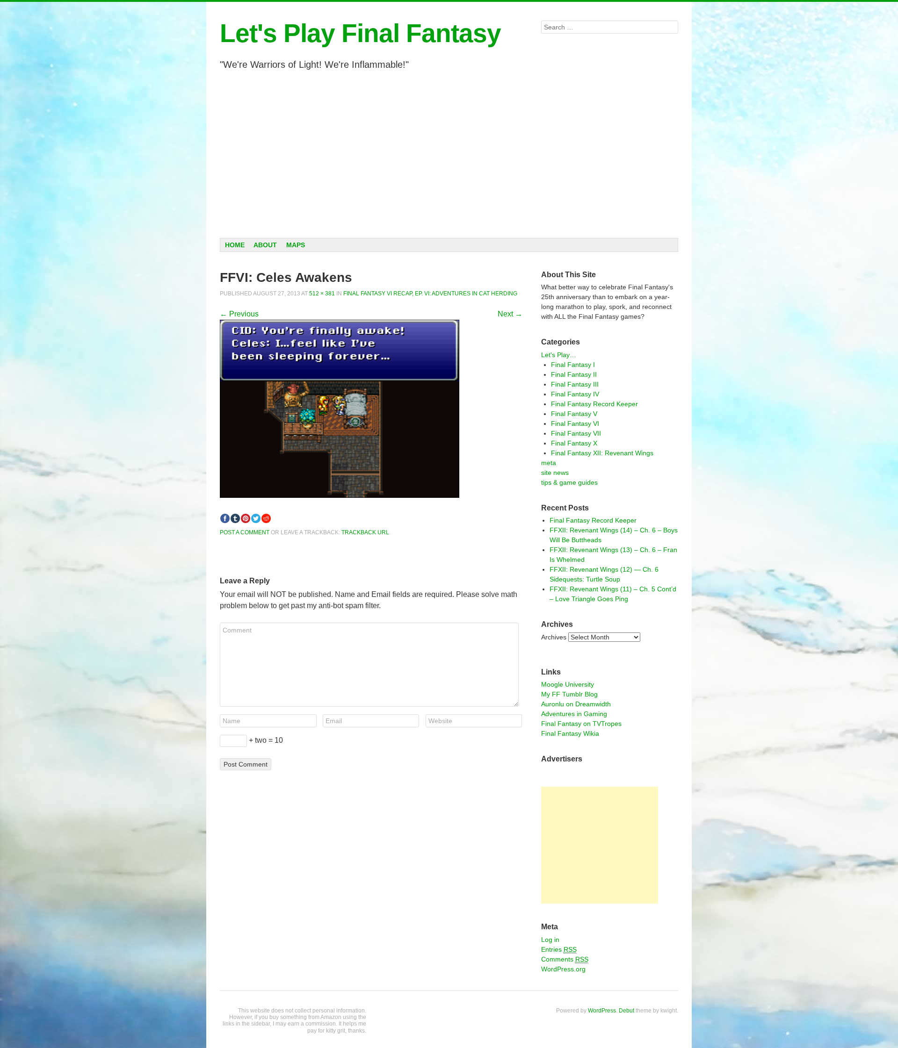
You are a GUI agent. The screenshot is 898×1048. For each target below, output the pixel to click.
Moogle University (567, 684)
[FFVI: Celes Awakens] (339, 495)
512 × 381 (322, 293)
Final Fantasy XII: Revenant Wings (602, 453)
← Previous (239, 314)
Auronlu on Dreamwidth (576, 704)
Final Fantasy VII (576, 433)
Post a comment (244, 532)
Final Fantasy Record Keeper (594, 404)
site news (555, 472)
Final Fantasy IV (575, 394)
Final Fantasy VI (575, 423)
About (265, 245)
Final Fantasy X (574, 443)
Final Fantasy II (574, 374)
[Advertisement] (449, 153)
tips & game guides (569, 482)
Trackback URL (365, 532)
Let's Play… (558, 355)
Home (235, 245)
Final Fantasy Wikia (570, 733)
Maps (295, 245)
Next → (510, 314)
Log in (550, 939)
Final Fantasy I (573, 364)
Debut (626, 1010)
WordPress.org (563, 969)
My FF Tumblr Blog (569, 694)
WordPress (602, 1010)
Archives (553, 637)
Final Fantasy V (574, 413)
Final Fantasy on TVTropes (581, 723)
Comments (564, 959)
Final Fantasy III (575, 384)
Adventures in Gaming (574, 714)
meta (548, 463)
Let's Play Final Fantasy (360, 33)
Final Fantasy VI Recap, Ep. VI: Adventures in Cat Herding (430, 293)
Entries (559, 949)
